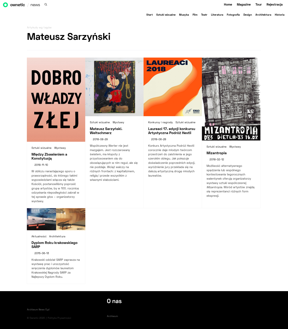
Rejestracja (275, 4)
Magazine (244, 4)
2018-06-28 (158, 139)
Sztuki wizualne (166, 15)
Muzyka (184, 15)
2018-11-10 (41, 165)
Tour (258, 4)
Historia (279, 15)
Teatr (204, 15)
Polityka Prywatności (59, 318)
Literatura (217, 15)
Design (247, 15)
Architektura (263, 15)
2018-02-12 (217, 160)
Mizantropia (217, 153)
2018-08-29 (100, 139)
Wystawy (60, 148)
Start (149, 15)
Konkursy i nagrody (160, 122)
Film (195, 15)
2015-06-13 (41, 253)
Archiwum (112, 316)
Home (228, 4)
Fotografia (233, 15)
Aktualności (39, 237)
